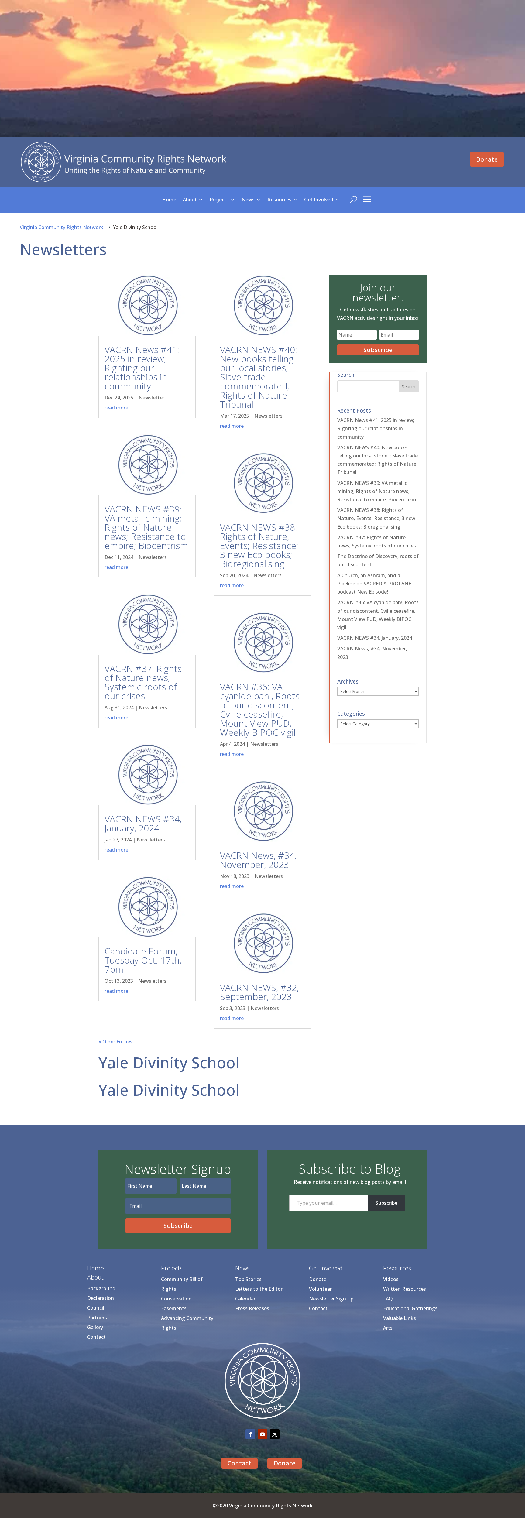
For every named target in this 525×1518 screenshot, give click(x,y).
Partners (97, 1317)
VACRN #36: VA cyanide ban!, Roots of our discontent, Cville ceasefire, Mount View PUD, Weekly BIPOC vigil (260, 709)
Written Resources (404, 1289)
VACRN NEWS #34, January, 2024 (143, 823)
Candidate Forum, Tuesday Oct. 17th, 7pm (143, 960)
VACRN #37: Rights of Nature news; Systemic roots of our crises (143, 682)
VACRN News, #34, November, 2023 (258, 860)
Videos (391, 1279)
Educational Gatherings (410, 1308)
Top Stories (248, 1279)
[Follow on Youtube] (262, 1434)
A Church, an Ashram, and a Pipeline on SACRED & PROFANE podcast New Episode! (374, 583)
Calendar (245, 1298)
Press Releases (252, 1308)
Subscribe (386, 1203)
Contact (96, 1337)
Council (95, 1307)
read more (116, 407)
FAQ (388, 1298)
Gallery (95, 1327)
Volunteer (320, 1289)
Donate (487, 159)
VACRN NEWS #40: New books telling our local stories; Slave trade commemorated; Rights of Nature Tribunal (258, 376)
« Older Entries (115, 1041)
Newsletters (153, 397)
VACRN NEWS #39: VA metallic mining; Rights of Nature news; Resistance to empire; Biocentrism (146, 527)
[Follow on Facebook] (250, 1434)
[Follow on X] (275, 1434)
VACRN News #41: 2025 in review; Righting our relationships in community (142, 367)
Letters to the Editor (259, 1289)
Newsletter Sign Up (331, 1298)
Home (169, 200)
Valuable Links (399, 1318)
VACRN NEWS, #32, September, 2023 (259, 992)
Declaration (100, 1298)
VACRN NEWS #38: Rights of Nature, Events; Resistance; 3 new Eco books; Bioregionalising (259, 545)
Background (101, 1288)
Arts (388, 1327)
